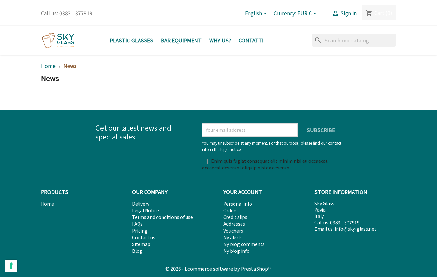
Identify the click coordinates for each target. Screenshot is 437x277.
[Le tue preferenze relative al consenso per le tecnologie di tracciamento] (11, 266)
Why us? (220, 40)
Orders (230, 210)
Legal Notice (145, 210)
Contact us (143, 237)
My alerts (232, 237)
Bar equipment (181, 40)
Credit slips (235, 217)
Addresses (234, 224)
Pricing (139, 231)
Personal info (237, 203)
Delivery (140, 203)
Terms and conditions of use (162, 217)
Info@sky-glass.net (355, 229)
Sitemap (141, 244)
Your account (242, 192)
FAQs (137, 224)
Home (47, 203)
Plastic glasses (131, 40)
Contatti (251, 40)
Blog (137, 251)
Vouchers (233, 231)
